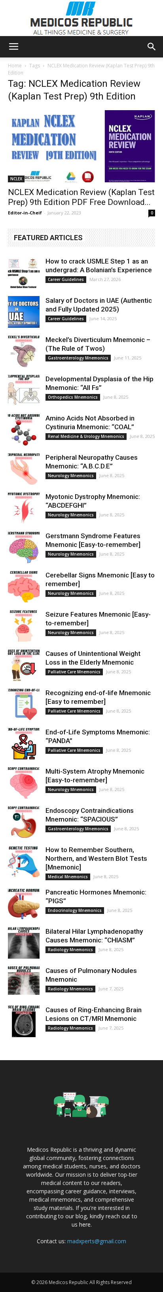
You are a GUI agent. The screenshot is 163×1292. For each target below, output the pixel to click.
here (85, 1224)
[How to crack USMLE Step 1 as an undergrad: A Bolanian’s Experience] (24, 273)
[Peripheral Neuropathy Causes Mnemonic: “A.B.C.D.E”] (24, 469)
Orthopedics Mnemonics (73, 397)
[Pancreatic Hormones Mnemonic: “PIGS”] (24, 903)
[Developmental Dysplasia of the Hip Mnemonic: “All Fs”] (24, 390)
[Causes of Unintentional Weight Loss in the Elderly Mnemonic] (24, 665)
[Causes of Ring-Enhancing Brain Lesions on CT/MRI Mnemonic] (24, 1021)
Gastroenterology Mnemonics (78, 358)
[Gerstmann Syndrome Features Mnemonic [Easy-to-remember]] (24, 547)
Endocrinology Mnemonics (75, 910)
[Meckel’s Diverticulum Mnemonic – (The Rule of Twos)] (24, 351)
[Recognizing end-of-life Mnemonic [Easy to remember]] (24, 704)
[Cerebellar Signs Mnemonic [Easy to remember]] (24, 586)
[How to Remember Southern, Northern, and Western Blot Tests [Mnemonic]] (24, 861)
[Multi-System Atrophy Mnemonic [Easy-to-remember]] (24, 783)
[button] (152, 46)
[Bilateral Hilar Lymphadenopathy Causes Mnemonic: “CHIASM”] (24, 943)
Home (15, 65)
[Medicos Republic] (81, 18)
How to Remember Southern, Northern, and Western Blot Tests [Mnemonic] (96, 858)
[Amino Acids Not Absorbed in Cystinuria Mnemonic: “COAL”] (24, 429)
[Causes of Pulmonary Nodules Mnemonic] (24, 982)
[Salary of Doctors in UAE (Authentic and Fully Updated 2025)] (24, 312)
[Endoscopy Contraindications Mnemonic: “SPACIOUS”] (24, 822)
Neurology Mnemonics (71, 475)
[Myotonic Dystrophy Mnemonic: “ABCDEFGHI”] (24, 508)
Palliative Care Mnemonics (74, 672)
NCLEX (16, 179)
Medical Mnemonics (68, 876)
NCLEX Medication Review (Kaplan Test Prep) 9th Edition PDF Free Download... (81, 197)
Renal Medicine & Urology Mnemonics (86, 436)
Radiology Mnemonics (70, 949)
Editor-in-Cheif (25, 213)
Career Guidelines (66, 279)
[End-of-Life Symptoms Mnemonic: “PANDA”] (24, 743)
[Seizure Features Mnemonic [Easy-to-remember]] (24, 626)
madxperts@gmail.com (96, 1241)
